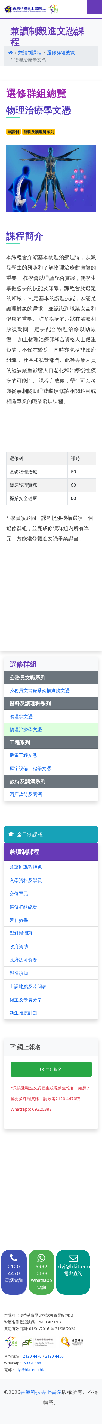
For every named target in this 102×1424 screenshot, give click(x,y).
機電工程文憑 (23, 755)
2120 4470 (32, 1356)
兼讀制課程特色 (26, 867)
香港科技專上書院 (41, 1392)
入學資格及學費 (26, 880)
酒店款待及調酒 (26, 794)
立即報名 (53, 1069)
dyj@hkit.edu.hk (30, 1369)
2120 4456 (54, 1356)
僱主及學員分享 (26, 999)
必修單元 (19, 893)
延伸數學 (19, 920)
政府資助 (19, 946)
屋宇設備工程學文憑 (30, 768)
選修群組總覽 (61, 52)
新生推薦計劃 (23, 1012)
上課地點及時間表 (28, 986)
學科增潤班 (21, 933)
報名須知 (19, 973)
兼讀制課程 (29, 52)
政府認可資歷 (23, 960)
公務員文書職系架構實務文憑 (40, 690)
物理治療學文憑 (26, 729)
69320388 (32, 1363)
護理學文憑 (21, 716)
